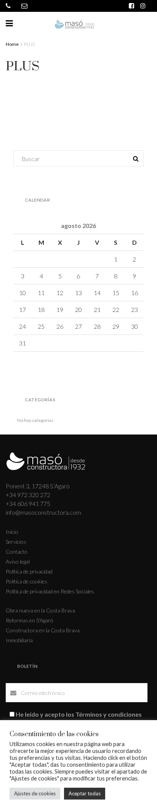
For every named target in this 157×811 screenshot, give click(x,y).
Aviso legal (18, 561)
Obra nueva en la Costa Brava (40, 610)
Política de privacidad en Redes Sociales (50, 591)
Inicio (12, 531)
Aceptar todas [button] (85, 793)
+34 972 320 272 (28, 494)
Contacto (16, 551)
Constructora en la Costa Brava (43, 630)
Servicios (16, 541)
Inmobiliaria (19, 640)
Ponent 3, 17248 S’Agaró (38, 486)
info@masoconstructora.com (43, 512)
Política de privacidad (29, 571)
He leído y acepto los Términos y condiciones (79, 714)
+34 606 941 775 (28, 503)
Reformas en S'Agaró (29, 620)
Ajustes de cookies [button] (35, 793)
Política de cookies (26, 581)
